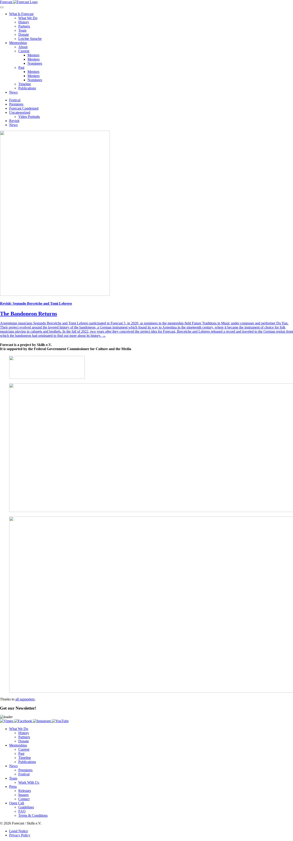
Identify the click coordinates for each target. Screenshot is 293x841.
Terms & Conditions (33, 815)
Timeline (24, 84)
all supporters (25, 699)
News (13, 92)
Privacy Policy (19, 835)
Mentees (33, 59)
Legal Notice (18, 831)
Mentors (33, 55)
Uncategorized (19, 112)
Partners (24, 26)
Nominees (34, 63)
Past (21, 67)
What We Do (27, 18)
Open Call (16, 803)
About (22, 47)
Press (13, 786)
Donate (23, 34)
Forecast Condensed (23, 108)
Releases (24, 791)
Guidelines (26, 807)
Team (22, 30)
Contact (24, 799)
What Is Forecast (21, 14)
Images (23, 795)
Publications (27, 88)
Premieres (16, 104)
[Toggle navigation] (2, 7)
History (23, 22)
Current (23, 51)
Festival (14, 100)
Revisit (14, 121)
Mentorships (18, 43)
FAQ (22, 811)
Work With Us (28, 782)
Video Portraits (29, 117)
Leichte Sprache (30, 39)
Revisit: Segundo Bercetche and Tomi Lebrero (36, 303)
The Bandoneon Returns (28, 314)
